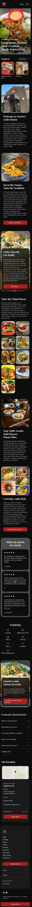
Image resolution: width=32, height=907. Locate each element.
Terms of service (7, 881)
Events (5, 845)
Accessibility (6, 883)
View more (7, 608)
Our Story (6, 850)
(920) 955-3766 (8, 801)
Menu (22, 4)
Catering (5, 839)
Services (5, 847)
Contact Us (6, 858)
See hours (24, 811)
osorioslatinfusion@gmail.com (11, 805)
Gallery (5, 842)
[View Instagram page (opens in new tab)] (6, 893)
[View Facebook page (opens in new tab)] (4, 893)
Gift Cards (6, 852)
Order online (15, 817)
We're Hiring (7, 855)
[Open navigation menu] (27, 4)
